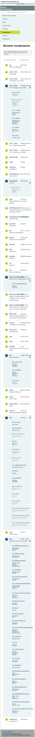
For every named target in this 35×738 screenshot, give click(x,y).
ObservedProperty (17, 620)
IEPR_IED (12, 314)
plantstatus (17, 370)
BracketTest (17, 428)
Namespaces (6, 39)
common (12, 167)
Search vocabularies (11, 59)
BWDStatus (17, 570)
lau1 (10, 336)
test (10, 417)
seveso (12, 411)
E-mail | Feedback (8, 732)
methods (17, 118)
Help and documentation (9, 15)
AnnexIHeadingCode (17, 283)
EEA (10, 2)
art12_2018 (13, 79)
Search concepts (25, 59)
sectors (17, 380)
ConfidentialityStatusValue (17, 583)
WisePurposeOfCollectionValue (17, 709)
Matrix (16, 608)
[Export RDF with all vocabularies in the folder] (30, 88)
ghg (10, 249)
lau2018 (12, 346)
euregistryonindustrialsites (14, 217)
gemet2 (12, 244)
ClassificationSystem (17, 576)
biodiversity (13, 157)
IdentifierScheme (17, 601)
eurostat (12, 224)
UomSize (17, 658)
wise (11, 539)
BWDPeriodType (17, 554)
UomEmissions (17, 649)
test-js (16, 471)
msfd (11, 390)
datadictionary (14, 174)
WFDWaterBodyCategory (17, 694)
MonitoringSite (17, 613)
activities (17, 92)
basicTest (17, 422)
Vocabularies (6, 32)
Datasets (5, 19)
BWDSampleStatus (17, 560)
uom (11, 532)
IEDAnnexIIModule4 (14, 305)
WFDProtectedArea (17, 679)
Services (5, 35)
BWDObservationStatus (17, 546)
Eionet (9, 12)
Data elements (7, 25)
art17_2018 (13, 150)
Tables (4, 22)
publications (13, 404)
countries (17, 110)
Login (20, 4)
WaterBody (17, 665)
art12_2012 (13, 72)
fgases (11, 237)
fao (10, 230)
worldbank (13, 719)
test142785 (17, 478)
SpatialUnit (17, 636)
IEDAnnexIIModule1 (14, 277)
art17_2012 (13, 143)
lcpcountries (17, 362)
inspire (11, 323)
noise (11, 397)
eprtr (11, 199)
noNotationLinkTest (17, 465)
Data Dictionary (16, 12)
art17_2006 (13, 86)
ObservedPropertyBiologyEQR (17, 627)
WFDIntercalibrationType (17, 671)
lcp (10, 355)
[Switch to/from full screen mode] (23, 4)
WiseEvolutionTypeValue (17, 702)
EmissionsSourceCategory (17, 593)
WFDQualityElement (17, 687)
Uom (16, 642)
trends (16, 135)
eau (16, 441)
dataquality (13, 181)
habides (12, 256)
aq (10, 65)
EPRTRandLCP (14, 208)
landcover (13, 330)
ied (10, 270)
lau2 (10, 341)
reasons (17, 127)
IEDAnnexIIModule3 (14, 294)
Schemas (5, 29)
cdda (11, 162)
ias (10, 263)
